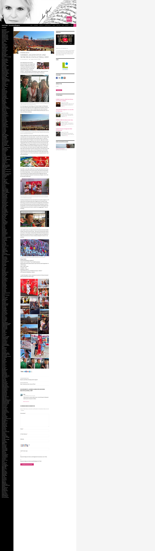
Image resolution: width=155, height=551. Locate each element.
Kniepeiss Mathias (5, 221)
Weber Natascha (4, 473)
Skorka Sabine (4, 419)
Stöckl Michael (4, 428)
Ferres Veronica (4, 112)
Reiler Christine (4, 355)
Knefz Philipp (4, 220)
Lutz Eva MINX (4, 267)
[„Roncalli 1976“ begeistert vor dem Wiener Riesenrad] (58, 115)
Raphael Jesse (4, 348)
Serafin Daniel (4, 415)
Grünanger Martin (5, 162)
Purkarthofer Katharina (5, 345)
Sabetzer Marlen (4, 374)
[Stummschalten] (71, 43)
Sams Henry (4, 378)
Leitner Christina (4, 257)
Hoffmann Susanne (5, 189)
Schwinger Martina (5, 410)
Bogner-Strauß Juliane (5, 69)
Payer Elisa (3, 315)
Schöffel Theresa (4, 398)
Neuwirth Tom (4, 298)
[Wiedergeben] (58, 43)
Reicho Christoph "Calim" (6, 354)
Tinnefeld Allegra (4, 450)
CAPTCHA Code (23, 450)
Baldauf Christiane (5, 54)
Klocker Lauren (4, 218)
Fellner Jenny (4, 109)
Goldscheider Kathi (5, 149)
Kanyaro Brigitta (4, 210)
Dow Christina (4, 95)
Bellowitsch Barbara (5, 60)
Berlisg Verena (4, 64)
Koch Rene (3, 226)
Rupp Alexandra (4, 372)
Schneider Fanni (4, 393)
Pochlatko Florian (4, 325)
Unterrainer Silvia (5, 460)
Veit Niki (3, 461)
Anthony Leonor (4, 41)
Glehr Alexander (4, 144)
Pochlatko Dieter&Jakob (6, 324)
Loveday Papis (4, 265)
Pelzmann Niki (4, 316)
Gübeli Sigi (3, 163)
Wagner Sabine (4, 466)
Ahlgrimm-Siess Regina (5, 31)
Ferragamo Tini (4, 111)
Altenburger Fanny (5, 37)
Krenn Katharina (4, 238)
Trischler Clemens (5, 456)
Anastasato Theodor (5, 39)
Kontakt (66, 25)
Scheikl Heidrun (4, 382)
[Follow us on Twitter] (59, 78)
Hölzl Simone (4, 193)
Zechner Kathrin (4, 492)
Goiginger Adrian (4, 148)
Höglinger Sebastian (5, 190)
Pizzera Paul (4, 321)
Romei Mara (4, 362)
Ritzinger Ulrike (4, 361)
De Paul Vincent (4, 90)
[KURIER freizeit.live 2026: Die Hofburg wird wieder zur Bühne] (58, 104)
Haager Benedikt (4, 167)
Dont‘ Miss (58, 25)
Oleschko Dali (4, 309)
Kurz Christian (4, 243)
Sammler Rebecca (5, 377)
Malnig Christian (4, 274)
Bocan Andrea (4, 67)
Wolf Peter (3, 486)
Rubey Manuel (4, 370)
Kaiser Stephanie (4, 209)
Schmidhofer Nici (4, 389)
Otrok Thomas (4, 311)
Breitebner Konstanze (5, 73)
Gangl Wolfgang (4, 136)
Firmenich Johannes (5, 115)
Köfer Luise (4, 227)
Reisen (54, 25)
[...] (63, 106)
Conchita (3, 87)
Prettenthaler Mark (5, 337)
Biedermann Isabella (5, 65)
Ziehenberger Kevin (5, 495)
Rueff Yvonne (4, 371)
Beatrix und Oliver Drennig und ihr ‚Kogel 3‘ (29, 379)
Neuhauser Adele (5, 297)
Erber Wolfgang (4, 102)
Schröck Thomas (4, 405)
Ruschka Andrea (4, 373)
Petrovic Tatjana (4, 319)
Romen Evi (3, 363)
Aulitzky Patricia (4, 48)
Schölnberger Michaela (5, 401)
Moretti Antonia (4, 285)
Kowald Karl (4, 236)
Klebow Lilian (4, 216)
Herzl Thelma (4, 180)
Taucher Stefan (4, 441)
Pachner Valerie (4, 312)
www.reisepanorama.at (60, 148)
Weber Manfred (4, 472)
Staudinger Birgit (4, 426)
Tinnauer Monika (4, 449)
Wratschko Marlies (5, 490)
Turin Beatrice (4, 457)
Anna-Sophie (4, 40)
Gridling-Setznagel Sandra (6, 159)
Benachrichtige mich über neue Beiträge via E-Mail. (30, 461)
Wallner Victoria (4, 468)
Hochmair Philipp (4, 182)
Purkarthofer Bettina (5, 344)
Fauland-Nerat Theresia (6, 108)
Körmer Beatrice (4, 233)
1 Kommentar (35, 59)
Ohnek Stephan (4, 308)
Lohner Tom (4, 263)
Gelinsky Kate (4, 139)
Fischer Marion (4, 119)
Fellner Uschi (4, 110)
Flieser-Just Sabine (5, 121)
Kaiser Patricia (4, 208)
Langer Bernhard (4, 250)
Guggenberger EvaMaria (6, 166)
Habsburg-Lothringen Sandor (6, 173)
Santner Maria (4, 379)
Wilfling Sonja (4, 483)
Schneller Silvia (4, 395)
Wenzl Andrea (4, 477)
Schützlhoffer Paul (5, 407)
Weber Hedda (4, 471)
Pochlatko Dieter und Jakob (6, 323)
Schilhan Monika (4, 384)
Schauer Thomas (4, 381)
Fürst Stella (3, 133)
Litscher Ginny (4, 262)
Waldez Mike (4, 467)
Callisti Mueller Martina (5, 79)
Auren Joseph (4, 49)
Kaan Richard (4, 207)
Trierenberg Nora (4, 455)
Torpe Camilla (4, 452)
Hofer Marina (4, 185)
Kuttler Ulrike (4, 244)
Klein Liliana (4, 217)
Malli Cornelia (4, 273)
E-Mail (57, 86)
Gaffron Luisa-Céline (5, 135)
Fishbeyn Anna (4, 120)
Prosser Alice (4, 339)
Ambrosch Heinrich (5, 38)
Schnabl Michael (4, 392)
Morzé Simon (4, 287)
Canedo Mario (4, 81)
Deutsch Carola (4, 92)
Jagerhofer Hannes (5, 202)
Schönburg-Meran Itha (5, 403)
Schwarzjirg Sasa (4, 409)
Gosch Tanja (4, 151)
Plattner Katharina (5, 322)
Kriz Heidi (3, 241)
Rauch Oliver (4, 351)
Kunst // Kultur (47, 25)
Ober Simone (4, 302)
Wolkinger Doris (4, 489)
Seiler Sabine (4, 414)
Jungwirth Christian (5, 205)
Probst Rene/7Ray (5, 338)
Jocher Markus (4, 204)
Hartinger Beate (4, 175)
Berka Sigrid (4, 63)
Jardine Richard (4, 203)
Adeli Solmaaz (4, 30)
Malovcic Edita (4, 275)
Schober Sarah (4, 397)
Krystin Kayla (4, 242)
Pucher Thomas (4, 342)
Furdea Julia (4, 132)
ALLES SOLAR (4, 33)
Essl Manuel (4, 104)
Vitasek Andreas (4, 464)
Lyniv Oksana (4, 268)
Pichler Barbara (4, 320)
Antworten (26, 401)
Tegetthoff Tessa (4, 442)
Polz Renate (4, 330)
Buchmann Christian (5, 76)
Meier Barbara (4, 279)
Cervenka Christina (5, 84)
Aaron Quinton (4, 29)
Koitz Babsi (3, 228)
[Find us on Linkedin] (62, 78)
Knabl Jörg (3, 219)
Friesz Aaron (4, 127)
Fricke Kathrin (4, 125)
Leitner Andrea (4, 256)
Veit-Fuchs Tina (4, 462)
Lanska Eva (3, 252)
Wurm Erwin (4, 491)
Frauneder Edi (4, 123)
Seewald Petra (4, 413)
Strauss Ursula (4, 430)
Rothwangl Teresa (5, 369)
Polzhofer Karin (4, 332)
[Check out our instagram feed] (65, 78)
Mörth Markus (4, 286)
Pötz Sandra (4, 335)
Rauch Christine (4, 350)
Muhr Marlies (4, 291)
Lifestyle (41, 25)
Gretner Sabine (4, 158)
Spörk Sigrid (4, 421)
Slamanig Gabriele (5, 420)
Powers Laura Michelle (5, 336)
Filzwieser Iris (4, 114)
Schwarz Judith (4, 408)
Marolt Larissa (4, 277)
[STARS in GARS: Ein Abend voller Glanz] (58, 123)
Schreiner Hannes (5, 404)
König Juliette (4, 231)
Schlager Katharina (5, 385)
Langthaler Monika (5, 251)
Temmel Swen (4, 445)
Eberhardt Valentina (5, 98)
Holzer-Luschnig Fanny (5, 192)
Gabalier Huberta (4, 134)
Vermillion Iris (4, 463)
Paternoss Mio (4, 314)
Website (22, 439)
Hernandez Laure (5, 179)
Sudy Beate (3, 432)
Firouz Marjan (4, 116)
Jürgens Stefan (4, 206)
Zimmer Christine (5, 496)
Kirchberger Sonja (5, 214)
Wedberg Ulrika (4, 475)
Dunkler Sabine (4, 97)
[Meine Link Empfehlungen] (65, 145)
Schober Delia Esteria (5, 396)
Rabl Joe (3, 346)
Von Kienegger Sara (5, 465)
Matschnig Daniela (5, 278)
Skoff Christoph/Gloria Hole (6, 418)
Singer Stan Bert (4, 417)
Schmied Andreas (5, 390)
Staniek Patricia (4, 425)
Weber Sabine (4, 474)
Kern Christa (4, 213)
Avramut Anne (4, 51)
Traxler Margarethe (5, 454)
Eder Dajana (4, 99)
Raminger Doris (4, 347)
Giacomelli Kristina (5, 142)
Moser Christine (4, 288)
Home (31, 25)
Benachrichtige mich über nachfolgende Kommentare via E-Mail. (33, 456)
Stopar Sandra (4, 429)
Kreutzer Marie (4, 239)
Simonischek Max (5, 416)
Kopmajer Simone (5, 232)
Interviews (36, 25)
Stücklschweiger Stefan (5, 431)
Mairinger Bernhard (5, 272)
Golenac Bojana (4, 150)
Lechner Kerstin (4, 253)
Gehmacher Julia (4, 138)
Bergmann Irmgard (5, 62)
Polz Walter (4, 331)
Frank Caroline (4, 122)
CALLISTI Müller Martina (6, 80)
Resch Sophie (4, 359)
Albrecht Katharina (5, 32)
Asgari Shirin (4, 43)
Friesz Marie (4, 128)
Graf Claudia (4, 154)
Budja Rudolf (4, 77)
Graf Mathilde (4, 155)
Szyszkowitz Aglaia (5, 436)
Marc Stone (4, 276)
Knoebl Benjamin (4, 222)
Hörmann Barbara (5, 197)
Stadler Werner (4, 424)
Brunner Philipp (4, 75)
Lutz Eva (3, 266)
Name (21, 428)
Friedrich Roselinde (5, 126)
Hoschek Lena (4, 198)
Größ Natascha (4, 160)
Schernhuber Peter (5, 383)
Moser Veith (4, 289)
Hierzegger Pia (4, 181)
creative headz (4, 88)
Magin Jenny (4, 269)
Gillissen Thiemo (4, 143)
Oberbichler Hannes (5, 303)
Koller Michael (4, 230)
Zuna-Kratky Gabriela (5, 497)
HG (30, 59)
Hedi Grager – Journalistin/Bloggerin (11, 25)
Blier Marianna (4, 66)
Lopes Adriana (4, 264)
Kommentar (23, 413)
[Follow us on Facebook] (57, 78)
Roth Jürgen (4, 368)
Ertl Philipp (3, 103)
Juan (24, 394)
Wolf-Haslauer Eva (5, 487)
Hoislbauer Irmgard (5, 191)
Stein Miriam (4, 427)
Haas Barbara (4, 168)
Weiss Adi (3, 476)
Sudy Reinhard (4, 433)
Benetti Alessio (4, 61)
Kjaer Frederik (4, 215)
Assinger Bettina (4, 44)
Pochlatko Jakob (4, 326)
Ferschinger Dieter (5, 113)
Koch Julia (3, 225)
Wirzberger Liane (4, 484)
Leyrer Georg (4, 260)
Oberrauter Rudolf (5, 304)
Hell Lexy (3, 178)
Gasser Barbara (4, 137)
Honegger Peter (4, 196)
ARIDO (3, 42)
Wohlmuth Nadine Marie (6, 485)
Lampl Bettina (4, 249)
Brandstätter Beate (5, 72)
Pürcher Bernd (4, 343)
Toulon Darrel (4, 453)
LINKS (72, 25)
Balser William (4, 55)
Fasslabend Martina (5, 107)
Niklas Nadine (4, 300)
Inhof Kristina (4, 201)
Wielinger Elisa (4, 479)
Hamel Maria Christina (5, 174)
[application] (65, 39)
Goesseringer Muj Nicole (6, 147)
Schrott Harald (4, 406)
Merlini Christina (4, 280)
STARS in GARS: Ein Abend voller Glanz (64, 119)
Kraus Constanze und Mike (6, 237)
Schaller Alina (4, 380)
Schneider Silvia (4, 394)
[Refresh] (29, 444)
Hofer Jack (3, 184)
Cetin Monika (4, 85)
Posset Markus (4, 334)
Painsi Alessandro (5, 313)
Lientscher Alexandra (5, 261)
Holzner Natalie (4, 195)
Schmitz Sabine (4, 391)
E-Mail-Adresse (24, 434)
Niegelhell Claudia (5, 299)
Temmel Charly (4, 444)
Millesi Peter (4, 283)
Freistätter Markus (5, 124)
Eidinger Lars (4, 100)
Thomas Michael (4, 448)
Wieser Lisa (4, 480)
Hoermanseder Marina (5, 183)
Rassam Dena (4, 349)
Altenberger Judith (5, 34)
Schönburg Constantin (5, 402)
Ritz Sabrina (4, 360)
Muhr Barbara (4, 290)
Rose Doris (3, 366)
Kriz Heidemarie (4, 240)
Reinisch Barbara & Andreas (6, 356)
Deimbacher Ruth (4, 91)
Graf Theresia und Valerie (6, 156)
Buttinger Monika (4, 78)
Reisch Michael (4, 357)
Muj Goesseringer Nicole (6, 292)
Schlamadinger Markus (5, 386)
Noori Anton (4, 301)
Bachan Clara (4, 52)
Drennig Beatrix (4, 96)
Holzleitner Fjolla (4, 194)
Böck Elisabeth (4, 68)
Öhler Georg (4, 307)
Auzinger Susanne (5, 50)
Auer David (3, 45)
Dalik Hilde (3, 89)
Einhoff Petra (4, 101)
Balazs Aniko (4, 53)
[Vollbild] (73, 43)
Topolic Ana (4, 451)
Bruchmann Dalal (4, 74)
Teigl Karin (3, 443)
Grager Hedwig (4, 157)
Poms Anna (4, 333)
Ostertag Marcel (4, 310)
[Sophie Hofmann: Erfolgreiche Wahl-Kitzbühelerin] (58, 134)
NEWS (63, 25)
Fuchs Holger (4, 131)
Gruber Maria (4, 161)
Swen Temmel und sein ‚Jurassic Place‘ (27, 383)
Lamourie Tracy (4, 248)
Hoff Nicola (3, 186)
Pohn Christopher (5, 327)
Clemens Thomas (5, 86)
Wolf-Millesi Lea (4, 488)
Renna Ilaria (4, 358)
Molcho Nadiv (4, 284)
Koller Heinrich (4, 229)
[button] (29, 287)
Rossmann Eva (4, 367)
